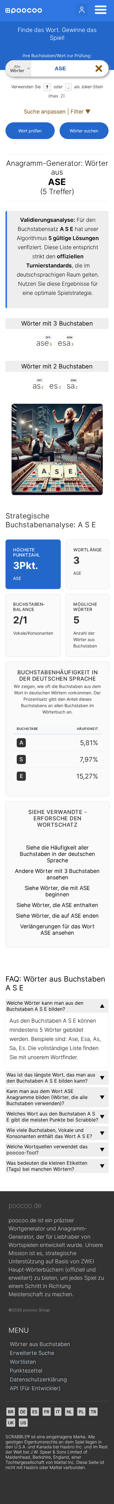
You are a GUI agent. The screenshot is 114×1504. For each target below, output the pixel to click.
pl (81, 1411)
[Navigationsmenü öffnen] (99, 11)
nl (69, 1411)
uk (11, 1422)
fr (46, 1411)
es (34, 1411)
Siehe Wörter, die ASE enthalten (57, 905)
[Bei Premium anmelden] (82, 10)
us (23, 1422)
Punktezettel (26, 1370)
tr (93, 1411)
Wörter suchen (84, 130)
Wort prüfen (30, 130)
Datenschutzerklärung (38, 1379)
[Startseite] (23, 10)
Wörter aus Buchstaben (40, 1344)
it (58, 1411)
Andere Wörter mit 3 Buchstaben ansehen (57, 874)
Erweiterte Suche (32, 1353)
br (10, 1411)
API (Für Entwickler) (35, 1388)
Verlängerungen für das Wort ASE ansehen (57, 929)
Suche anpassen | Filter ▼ (57, 111)
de (23, 1411)
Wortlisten (23, 1362)
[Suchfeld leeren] (99, 68)
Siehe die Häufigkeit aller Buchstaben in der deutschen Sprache (57, 854)
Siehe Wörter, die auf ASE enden (57, 916)
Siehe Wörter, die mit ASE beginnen (57, 891)
